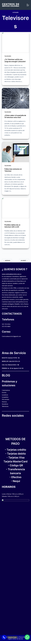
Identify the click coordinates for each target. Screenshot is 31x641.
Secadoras (5, 404)
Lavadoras (5, 395)
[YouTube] (3, 421)
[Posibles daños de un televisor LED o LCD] (15, 207)
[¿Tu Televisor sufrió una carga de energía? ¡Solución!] (15, 42)
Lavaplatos (5, 397)
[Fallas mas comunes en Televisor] (15, 151)
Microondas (5, 399)
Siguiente (23, 260)
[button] (27, 637)
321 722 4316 (6, 324)
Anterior (7, 260)
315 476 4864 (6, 326)
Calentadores (6, 390)
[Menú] (28, 5)
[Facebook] (2, 421)
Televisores (7, 56)
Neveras (4, 401)
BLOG (6, 375)
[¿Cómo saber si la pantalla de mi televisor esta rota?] (15, 98)
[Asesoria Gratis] (4, 637)
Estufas (4, 392)
